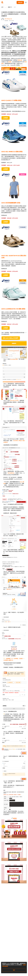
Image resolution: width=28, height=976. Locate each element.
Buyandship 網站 (14, 359)
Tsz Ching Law (8, 18)
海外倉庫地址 (11, 473)
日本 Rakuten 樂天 (14, 400)
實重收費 (20, 60)
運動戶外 (10, 7)
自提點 (9, 62)
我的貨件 (9, 589)
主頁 (2, 7)
